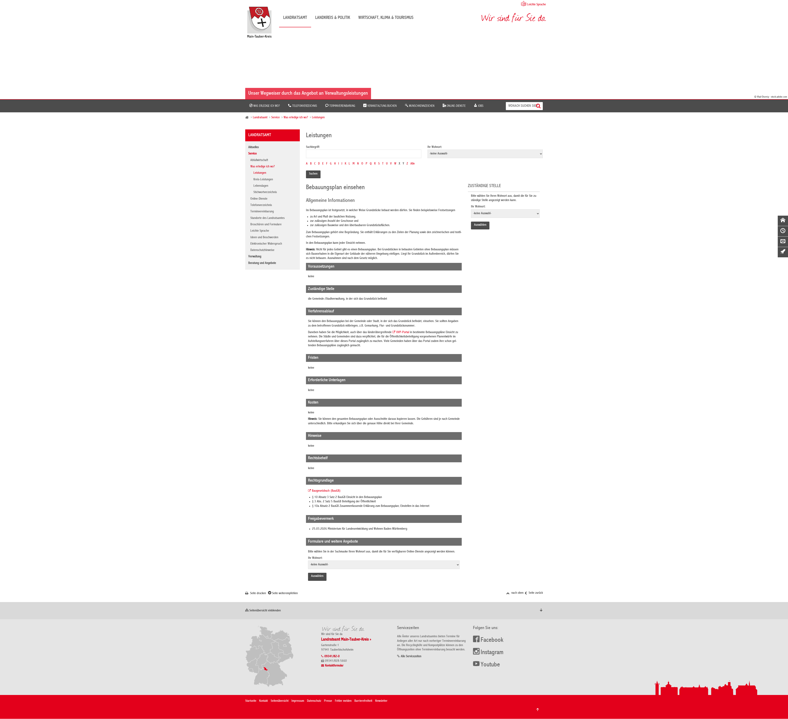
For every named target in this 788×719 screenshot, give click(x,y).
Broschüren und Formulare (266, 224)
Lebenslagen (260, 186)
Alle (412, 164)
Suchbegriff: (313, 147)
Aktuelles (253, 147)
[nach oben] (538, 709)
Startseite (250, 701)
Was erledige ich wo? (266, 106)
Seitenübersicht (280, 701)
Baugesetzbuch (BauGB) (326, 491)
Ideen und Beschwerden (264, 237)
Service (275, 117)
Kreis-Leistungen (263, 179)
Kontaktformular (334, 665)
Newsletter (381, 701)
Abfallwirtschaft (259, 160)
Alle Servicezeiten (411, 656)
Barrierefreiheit (363, 701)
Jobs (480, 106)
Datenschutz (314, 701)
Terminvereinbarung (342, 106)
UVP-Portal (402, 332)
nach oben (517, 593)
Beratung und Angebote (262, 263)
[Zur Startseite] (261, 24)
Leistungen (318, 117)
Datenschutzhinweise (262, 250)
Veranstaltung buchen (382, 106)
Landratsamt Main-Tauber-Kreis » (346, 639)
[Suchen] (539, 106)
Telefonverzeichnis (304, 106)
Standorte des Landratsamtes (267, 218)
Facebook (492, 640)
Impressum (297, 701)
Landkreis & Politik (332, 18)
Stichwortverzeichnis (265, 192)
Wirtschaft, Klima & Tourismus (385, 18)
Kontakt (263, 701)
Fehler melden (343, 701)
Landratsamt (295, 18)
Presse (328, 701)
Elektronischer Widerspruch (266, 244)
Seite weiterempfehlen (284, 593)
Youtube (490, 665)
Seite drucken (257, 593)
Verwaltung (254, 256)
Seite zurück (535, 593)
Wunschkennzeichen (421, 106)
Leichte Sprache (536, 4)
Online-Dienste (456, 106)
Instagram (492, 652)
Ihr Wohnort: (434, 147)
